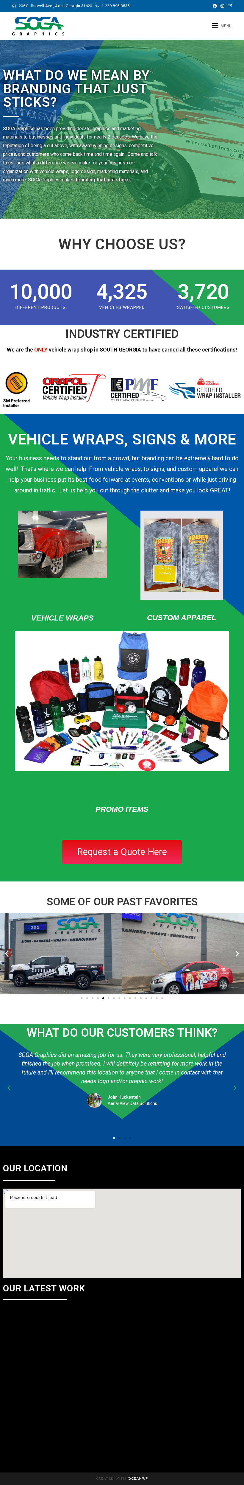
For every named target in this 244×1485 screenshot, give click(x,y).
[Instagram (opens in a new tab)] (222, 6)
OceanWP (138, 1479)
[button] (6, 953)
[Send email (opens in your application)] (229, 6)
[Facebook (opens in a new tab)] (215, 6)
